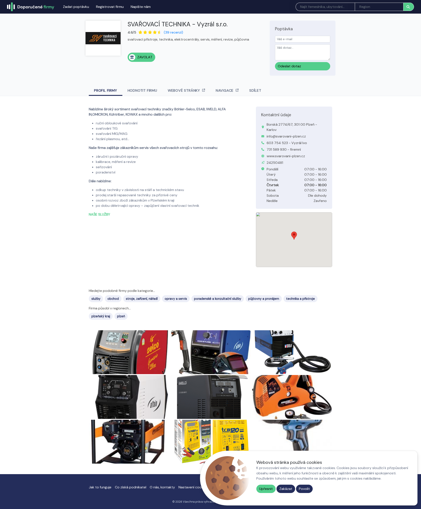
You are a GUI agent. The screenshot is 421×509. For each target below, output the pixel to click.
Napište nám (141, 6)
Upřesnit (266, 488)
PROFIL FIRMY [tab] (105, 90)
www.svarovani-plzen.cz (286, 156)
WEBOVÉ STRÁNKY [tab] (184, 90)
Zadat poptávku (76, 6)
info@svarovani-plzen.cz (286, 136)
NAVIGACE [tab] (225, 90)
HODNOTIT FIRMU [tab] (142, 90)
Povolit (304, 488)
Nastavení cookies (193, 487)
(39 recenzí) (173, 32)
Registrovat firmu (110, 6)
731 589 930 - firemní (284, 149)
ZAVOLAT (144, 57)
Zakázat (285, 488)
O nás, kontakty (162, 487)
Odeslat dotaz (289, 66)
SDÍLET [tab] (255, 90)
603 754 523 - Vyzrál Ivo (287, 143)
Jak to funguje (100, 487)
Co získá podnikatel (130, 487)
